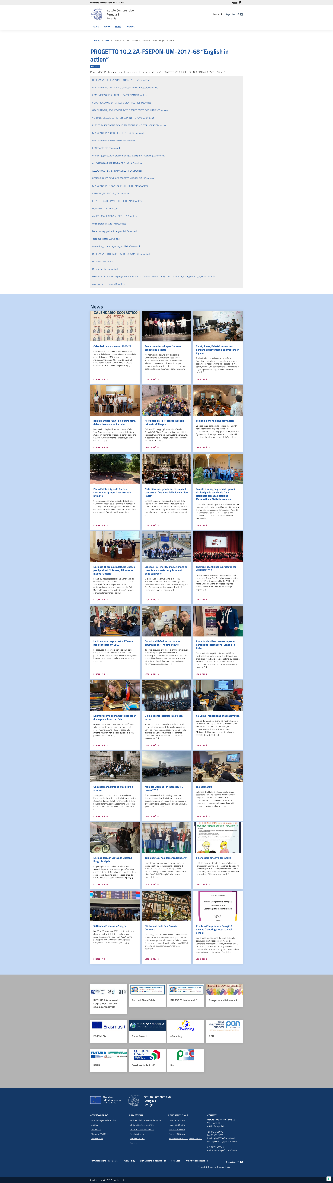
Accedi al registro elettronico (103, 1120)
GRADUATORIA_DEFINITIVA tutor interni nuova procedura (120, 87)
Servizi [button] (107, 26)
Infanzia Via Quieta (177, 1120)
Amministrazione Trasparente (104, 1160)
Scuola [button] (95, 26)
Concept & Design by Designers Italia (214, 1167)
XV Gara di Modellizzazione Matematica (217, 716)
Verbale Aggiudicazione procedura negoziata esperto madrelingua (123, 155)
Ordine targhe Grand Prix (104, 223)
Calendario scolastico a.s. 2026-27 (112, 346)
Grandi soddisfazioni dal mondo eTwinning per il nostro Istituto (162, 643)
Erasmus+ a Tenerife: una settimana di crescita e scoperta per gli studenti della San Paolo (166, 570)
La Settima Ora (204, 787)
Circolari (94, 1124)
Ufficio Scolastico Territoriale (142, 1129)
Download (144, 80)
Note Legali (176, 1160)
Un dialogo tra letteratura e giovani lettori (164, 717)
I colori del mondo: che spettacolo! (215, 421)
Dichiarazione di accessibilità (153, 1160)
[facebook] (238, 14)
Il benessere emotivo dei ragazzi (213, 858)
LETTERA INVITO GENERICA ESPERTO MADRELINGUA (118, 178)
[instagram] (241, 14)
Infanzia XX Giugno (177, 1124)
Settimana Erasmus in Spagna (109, 926)
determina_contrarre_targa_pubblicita (111, 246)
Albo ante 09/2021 (99, 1134)
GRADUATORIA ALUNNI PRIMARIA (109, 140)
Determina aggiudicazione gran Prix (109, 231)
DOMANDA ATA (100, 208)
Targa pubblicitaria (101, 239)
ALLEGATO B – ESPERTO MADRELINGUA (112, 163)
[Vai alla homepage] (96, 14)
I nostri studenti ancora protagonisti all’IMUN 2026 (216, 568)
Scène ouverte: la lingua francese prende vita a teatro (163, 348)
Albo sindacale (97, 1138)
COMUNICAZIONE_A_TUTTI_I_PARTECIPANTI (114, 95)
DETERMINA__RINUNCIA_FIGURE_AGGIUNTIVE (116, 254)
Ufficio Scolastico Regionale (142, 1124)
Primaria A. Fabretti (177, 1129)
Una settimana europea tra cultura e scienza (113, 788)
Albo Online (96, 1129)
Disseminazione (100, 269)
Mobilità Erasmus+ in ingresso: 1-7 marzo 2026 (164, 788)
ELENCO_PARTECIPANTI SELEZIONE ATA (112, 201)
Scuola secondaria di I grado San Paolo (185, 1138)
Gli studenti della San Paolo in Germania (161, 927)
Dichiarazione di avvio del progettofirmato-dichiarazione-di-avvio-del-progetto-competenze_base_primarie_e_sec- (148, 276)
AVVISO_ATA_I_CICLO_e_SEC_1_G (109, 216)
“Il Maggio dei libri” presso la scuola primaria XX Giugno (164, 422)
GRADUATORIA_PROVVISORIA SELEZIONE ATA (115, 186)
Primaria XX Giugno (177, 1134)
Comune (133, 1143)
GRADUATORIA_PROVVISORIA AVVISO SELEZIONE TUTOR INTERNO (125, 110)
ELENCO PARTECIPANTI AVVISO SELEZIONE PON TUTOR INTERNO (124, 125)
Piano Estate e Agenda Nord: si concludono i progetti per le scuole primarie (112, 492)
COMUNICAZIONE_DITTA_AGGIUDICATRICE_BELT (116, 102)
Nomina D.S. (98, 261)
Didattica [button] (130, 26)
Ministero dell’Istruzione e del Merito (145, 1120)
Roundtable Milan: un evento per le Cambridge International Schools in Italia (215, 644)
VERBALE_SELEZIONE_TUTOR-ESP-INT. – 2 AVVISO (118, 118)
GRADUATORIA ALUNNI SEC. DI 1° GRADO (113, 133)
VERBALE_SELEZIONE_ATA (106, 193)
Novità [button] (118, 26)
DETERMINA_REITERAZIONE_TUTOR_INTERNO (116, 80)
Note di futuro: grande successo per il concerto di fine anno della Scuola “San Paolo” (166, 492)
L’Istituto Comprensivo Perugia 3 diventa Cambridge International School (214, 929)
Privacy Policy (129, 1160)
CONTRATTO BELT (101, 148)
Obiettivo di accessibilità (197, 1160)
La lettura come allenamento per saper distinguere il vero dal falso (114, 717)
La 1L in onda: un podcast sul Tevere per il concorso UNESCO (113, 643)
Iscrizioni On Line (137, 1138)
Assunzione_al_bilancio (103, 284)
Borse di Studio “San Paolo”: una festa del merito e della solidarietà (114, 422)
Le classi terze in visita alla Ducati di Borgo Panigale (112, 859)
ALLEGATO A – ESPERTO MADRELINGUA (112, 170)
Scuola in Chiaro (137, 1134)
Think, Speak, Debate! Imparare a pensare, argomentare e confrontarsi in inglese (217, 349)
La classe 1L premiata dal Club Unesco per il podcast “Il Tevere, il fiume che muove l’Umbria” (114, 570)
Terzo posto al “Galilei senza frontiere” (166, 858)
